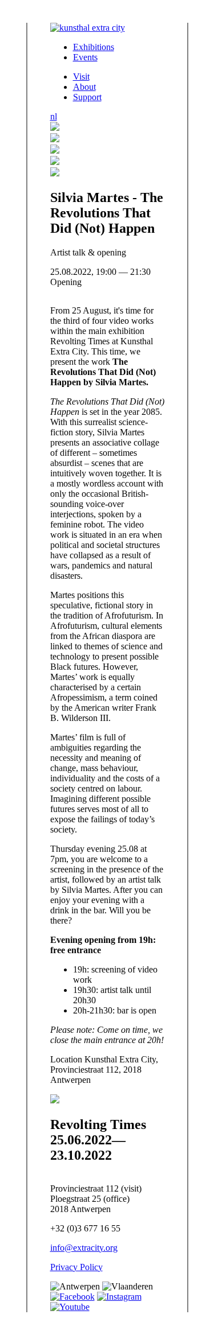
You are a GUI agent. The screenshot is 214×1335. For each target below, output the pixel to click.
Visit (81, 76)
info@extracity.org (84, 1247)
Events (85, 57)
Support (87, 97)
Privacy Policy (76, 1267)
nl (53, 116)
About (84, 87)
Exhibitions (93, 47)
